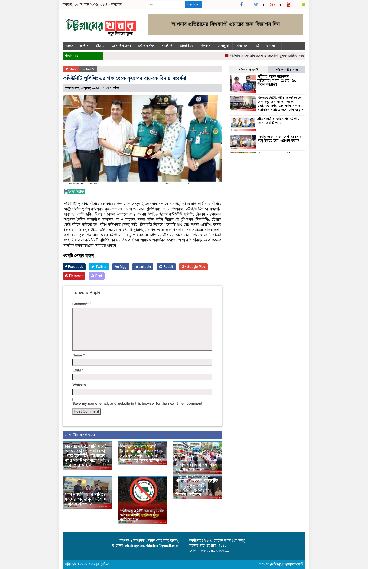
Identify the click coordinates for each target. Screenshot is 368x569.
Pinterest (75, 276)
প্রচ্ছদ (69, 46)
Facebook (75, 267)
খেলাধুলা (223, 46)
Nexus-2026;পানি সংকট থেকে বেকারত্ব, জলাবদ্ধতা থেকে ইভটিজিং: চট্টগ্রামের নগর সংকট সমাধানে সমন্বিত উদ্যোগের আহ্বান (87, 456)
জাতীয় (84, 46)
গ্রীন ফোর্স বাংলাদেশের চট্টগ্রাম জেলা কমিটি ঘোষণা (278, 121)
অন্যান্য (271, 46)
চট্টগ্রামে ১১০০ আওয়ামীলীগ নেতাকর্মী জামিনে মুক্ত (138, 515)
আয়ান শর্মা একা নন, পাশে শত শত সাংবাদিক (196, 467)
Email (78, 370)
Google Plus (195, 267)
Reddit (167, 267)
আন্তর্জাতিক (187, 46)
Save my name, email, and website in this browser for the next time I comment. (137, 403)
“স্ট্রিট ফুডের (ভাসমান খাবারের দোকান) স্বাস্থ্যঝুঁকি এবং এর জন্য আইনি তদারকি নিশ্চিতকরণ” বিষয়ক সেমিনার (196, 485)
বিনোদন (205, 46)
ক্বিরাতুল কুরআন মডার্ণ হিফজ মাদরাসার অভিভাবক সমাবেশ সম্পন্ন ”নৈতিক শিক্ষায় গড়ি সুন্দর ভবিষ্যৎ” (142, 453)
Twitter (100, 267)
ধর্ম (257, 46)
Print (98, 276)
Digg (122, 267)
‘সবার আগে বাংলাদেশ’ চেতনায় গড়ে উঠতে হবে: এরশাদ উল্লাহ (279, 138)
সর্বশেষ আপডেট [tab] (248, 69)
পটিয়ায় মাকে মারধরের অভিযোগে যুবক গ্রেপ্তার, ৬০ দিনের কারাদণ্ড (267, 55)
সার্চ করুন (193, 4)
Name (78, 355)
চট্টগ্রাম (100, 46)
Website (79, 385)
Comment (81, 304)
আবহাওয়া (242, 46)
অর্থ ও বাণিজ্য (146, 46)
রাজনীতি (167, 46)
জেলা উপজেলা (121, 46)
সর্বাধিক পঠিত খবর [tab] (286, 69)
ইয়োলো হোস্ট (294, 564)
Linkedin (144, 267)
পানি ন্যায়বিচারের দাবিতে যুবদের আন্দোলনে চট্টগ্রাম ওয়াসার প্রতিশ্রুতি (85, 499)
